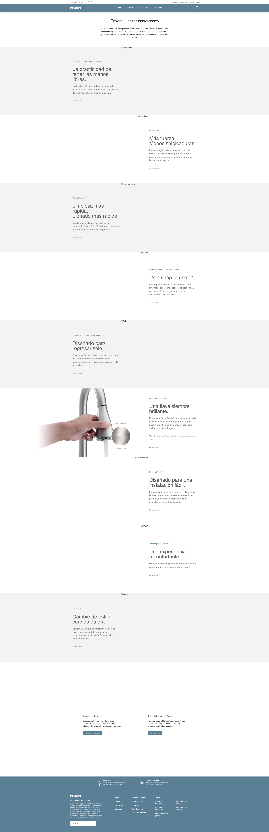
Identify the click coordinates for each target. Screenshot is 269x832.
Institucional (195, 2)
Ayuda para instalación (159, 803)
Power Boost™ (79, 198)
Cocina (117, 801)
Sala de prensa (137, 809)
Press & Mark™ (155, 472)
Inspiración (119, 805)
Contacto (118, 809)
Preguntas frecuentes (159, 809)
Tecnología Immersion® (159, 543)
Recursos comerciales (178, 2)
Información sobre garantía (161, 815)
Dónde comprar (77, 2)
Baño (117, 798)
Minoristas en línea (139, 813)
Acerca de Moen (138, 801)
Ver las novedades (92, 733)
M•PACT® (77, 609)
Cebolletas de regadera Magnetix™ (164, 269)
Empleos (135, 805)
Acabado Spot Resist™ (159, 398)
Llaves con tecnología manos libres (87, 61)
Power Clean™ (155, 130)
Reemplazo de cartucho (181, 809)
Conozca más (155, 733)
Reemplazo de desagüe (181, 803)
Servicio (158, 797)
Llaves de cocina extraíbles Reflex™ (88, 335)
